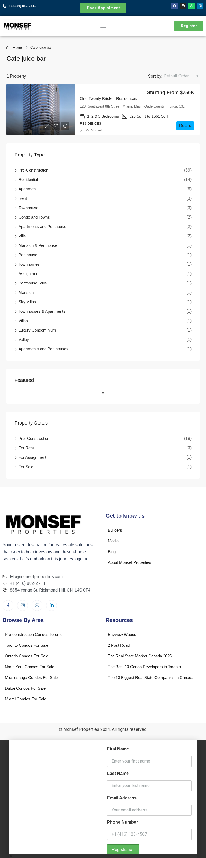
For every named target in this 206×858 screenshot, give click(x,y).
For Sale (26, 466)
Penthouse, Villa (33, 283)
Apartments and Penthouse (42, 226)
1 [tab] (105, 395)
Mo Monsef (94, 130)
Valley (24, 339)
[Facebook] (174, 6)
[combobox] (181, 76)
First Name (118, 749)
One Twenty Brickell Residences (108, 98)
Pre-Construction (33, 170)
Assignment (29, 273)
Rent (23, 198)
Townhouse (28, 207)
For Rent (26, 448)
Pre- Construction (34, 438)
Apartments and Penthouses (43, 349)
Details (185, 125)
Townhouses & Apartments (42, 311)
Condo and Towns (34, 217)
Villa (22, 236)
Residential (28, 179)
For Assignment (32, 457)
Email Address (122, 798)
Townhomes (29, 264)
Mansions (27, 292)
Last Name (118, 773)
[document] (103, 799)
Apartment (28, 189)
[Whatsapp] (191, 6)
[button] (103, 856)
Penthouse (28, 254)
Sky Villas (27, 302)
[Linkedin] (200, 6)
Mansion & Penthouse (38, 245)
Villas (23, 320)
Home (18, 47)
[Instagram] (183, 6)
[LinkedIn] (51, 605)
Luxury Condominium (37, 330)
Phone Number (122, 822)
